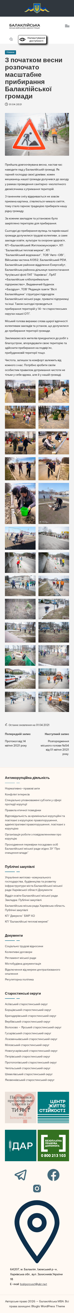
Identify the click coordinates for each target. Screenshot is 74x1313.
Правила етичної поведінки (23, 810)
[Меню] (67, 26)
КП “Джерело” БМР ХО (20, 916)
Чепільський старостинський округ (27, 1068)
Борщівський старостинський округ (28, 1010)
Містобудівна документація (23, 963)
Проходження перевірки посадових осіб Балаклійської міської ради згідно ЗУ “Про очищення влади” (32, 849)
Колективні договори (18, 952)
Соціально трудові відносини (24, 946)
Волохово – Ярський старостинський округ (33, 1027)
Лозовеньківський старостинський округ (31, 1039)
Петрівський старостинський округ (27, 1056)
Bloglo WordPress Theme (48, 1306)
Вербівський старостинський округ (27, 1021)
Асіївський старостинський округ (26, 1004)
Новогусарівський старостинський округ (31, 1051)
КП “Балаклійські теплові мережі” (27, 921)
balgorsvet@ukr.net (33, 1284)
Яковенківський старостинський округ (29, 1080)
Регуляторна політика (19, 979)
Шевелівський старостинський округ (29, 1074)
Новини (10, 52)
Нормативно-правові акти (22, 788)
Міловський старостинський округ (27, 1045)
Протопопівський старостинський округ (31, 1062)
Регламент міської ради (20, 958)
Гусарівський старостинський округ (28, 1033)
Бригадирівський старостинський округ (30, 1016)
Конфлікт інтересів (17, 794)
